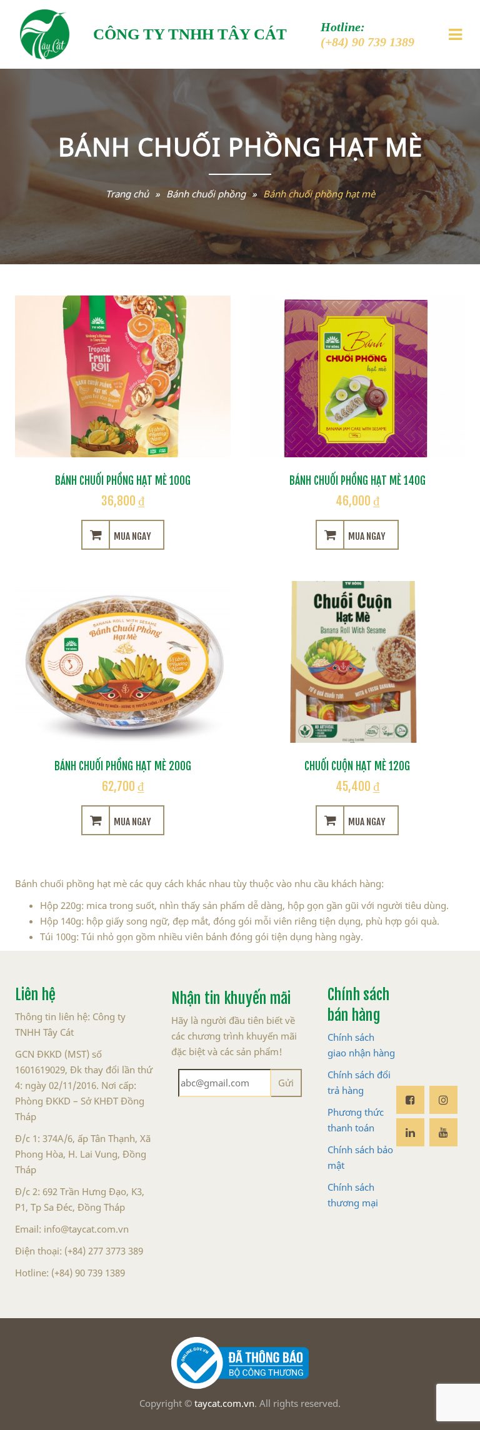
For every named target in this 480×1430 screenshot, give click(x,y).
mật (336, 1165)
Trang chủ (127, 193)
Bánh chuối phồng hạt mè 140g (357, 479)
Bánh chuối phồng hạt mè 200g (122, 765)
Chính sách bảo (360, 1149)
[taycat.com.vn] (44, 34)
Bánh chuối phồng (206, 193)
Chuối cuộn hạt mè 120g (357, 765)
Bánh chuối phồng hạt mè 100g (123, 479)
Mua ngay (132, 535)
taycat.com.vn (224, 1403)
